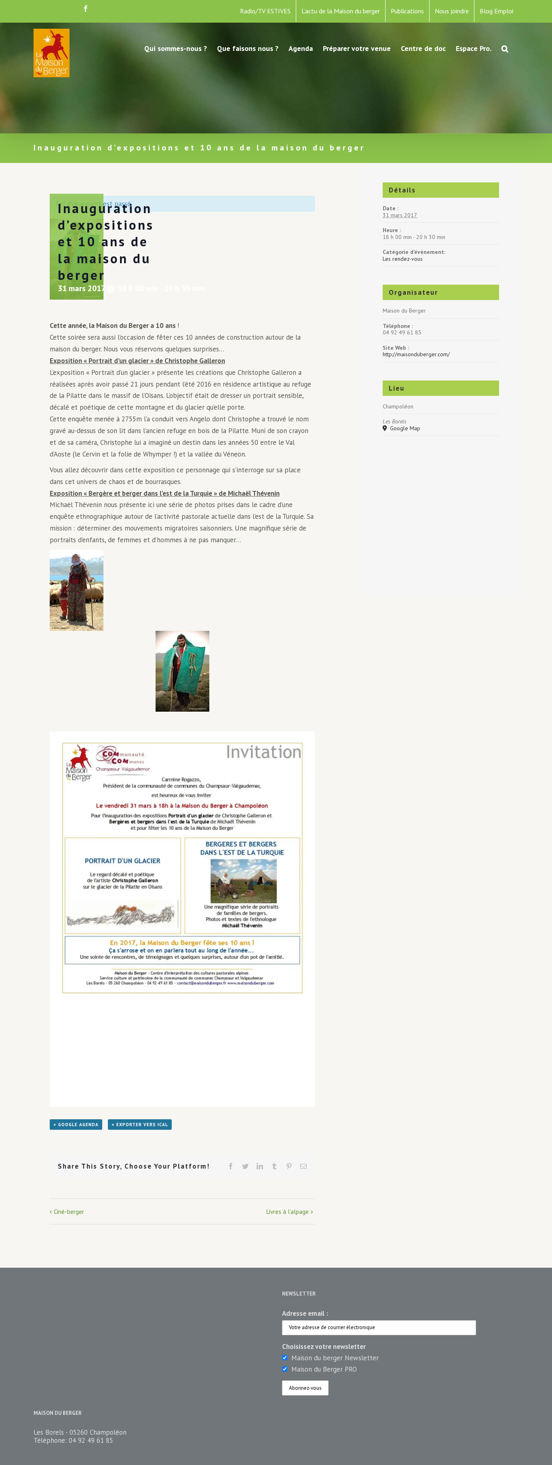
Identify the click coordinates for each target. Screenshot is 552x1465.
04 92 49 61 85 (91, 1440)
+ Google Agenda (76, 1124)
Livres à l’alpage (287, 1212)
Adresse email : (305, 1313)
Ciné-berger (69, 1212)
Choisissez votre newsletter (324, 1346)
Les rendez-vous (403, 258)
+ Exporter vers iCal (140, 1124)
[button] (504, 48)
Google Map (404, 428)
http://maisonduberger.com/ (416, 354)
